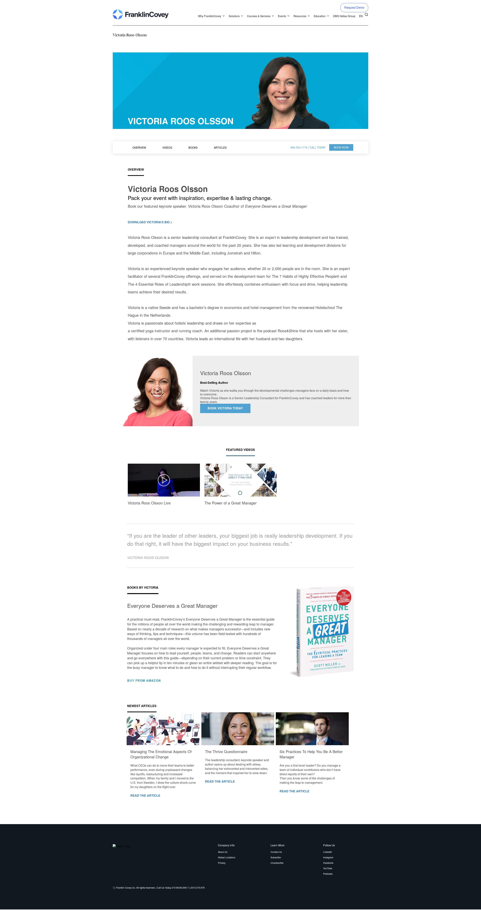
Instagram (328, 857)
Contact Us (276, 851)
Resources (299, 16)
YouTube (327, 868)
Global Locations (226, 857)
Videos (167, 147)
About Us (222, 851)
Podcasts (328, 873)
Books (192, 147)
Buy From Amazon (144, 680)
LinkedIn (327, 851)
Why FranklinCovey (209, 16)
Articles (220, 147)
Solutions (234, 16)
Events (282, 16)
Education (320, 16)
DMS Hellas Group (344, 16)
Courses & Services (258, 16)
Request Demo (354, 7)
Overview (139, 147)
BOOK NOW (341, 147)
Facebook (328, 862)
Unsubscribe (277, 862)
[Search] (366, 14)
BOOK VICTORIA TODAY (225, 408)
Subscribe (276, 857)
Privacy (221, 862)
